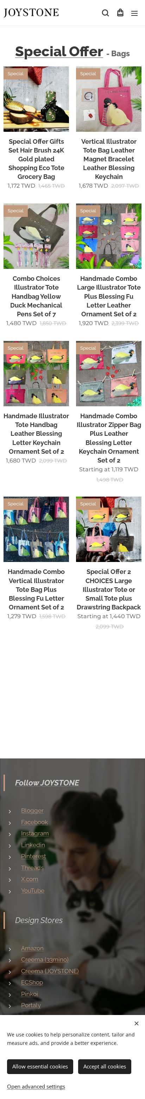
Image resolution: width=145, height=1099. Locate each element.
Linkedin (33, 844)
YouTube (32, 890)
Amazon (32, 948)
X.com (29, 879)
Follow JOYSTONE (47, 782)
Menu (134, 13)
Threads (32, 867)
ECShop (32, 982)
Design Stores (39, 920)
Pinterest (33, 856)
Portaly (31, 1005)
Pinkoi (29, 993)
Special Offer (59, 51)
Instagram (35, 833)
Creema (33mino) (45, 959)
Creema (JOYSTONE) (50, 971)
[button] (105, 13)
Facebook (34, 822)
